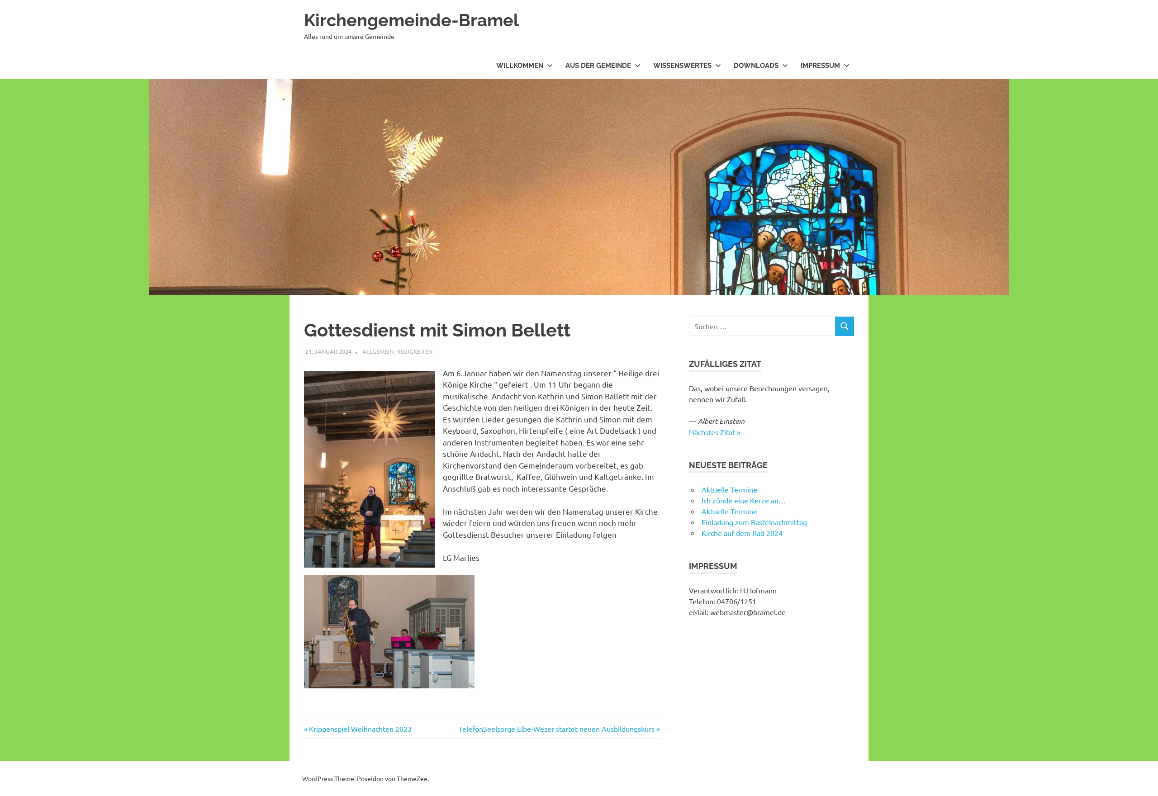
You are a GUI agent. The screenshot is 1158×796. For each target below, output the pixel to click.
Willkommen (519, 66)
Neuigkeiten (414, 351)
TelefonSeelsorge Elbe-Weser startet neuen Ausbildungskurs (557, 728)
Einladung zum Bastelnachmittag (754, 521)
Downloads (756, 66)
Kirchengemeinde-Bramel (411, 20)
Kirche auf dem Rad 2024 (742, 532)
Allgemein (378, 351)
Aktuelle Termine (729, 489)
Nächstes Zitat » (714, 431)
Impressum (820, 66)
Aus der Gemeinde (598, 66)
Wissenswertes (682, 66)
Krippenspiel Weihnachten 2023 (360, 728)
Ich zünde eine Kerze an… (744, 500)
